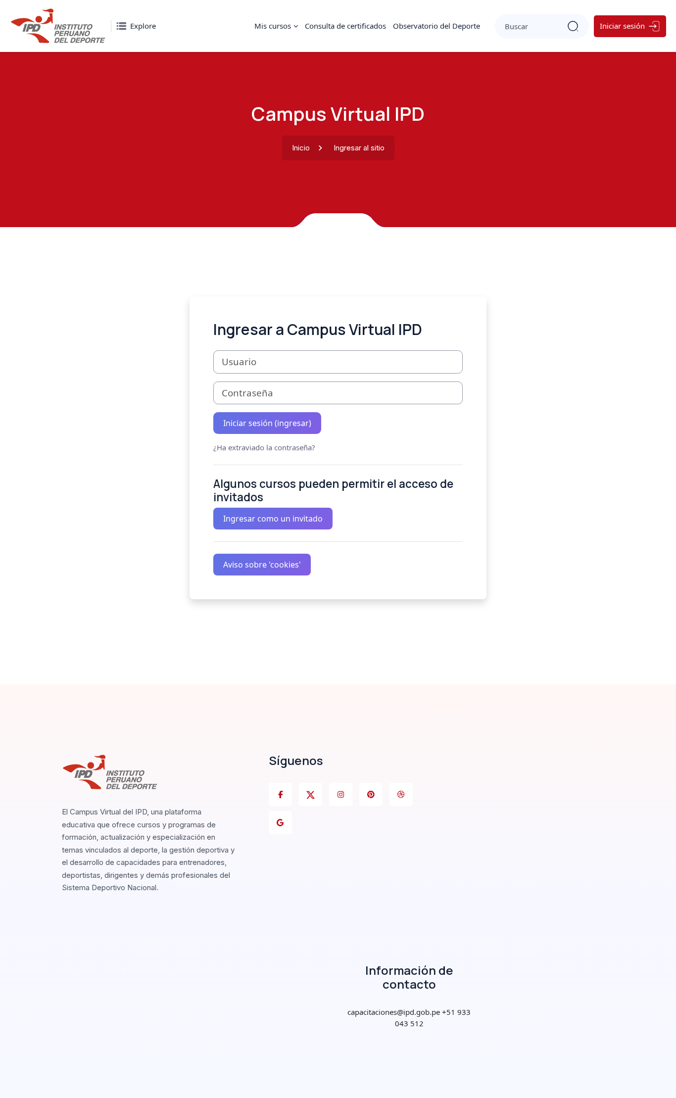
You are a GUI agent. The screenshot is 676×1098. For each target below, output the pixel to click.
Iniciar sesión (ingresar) (267, 423)
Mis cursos (272, 26)
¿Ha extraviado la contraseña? (264, 447)
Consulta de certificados (345, 26)
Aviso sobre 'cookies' (262, 564)
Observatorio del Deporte (436, 26)
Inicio (301, 147)
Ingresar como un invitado (273, 518)
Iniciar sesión (622, 26)
